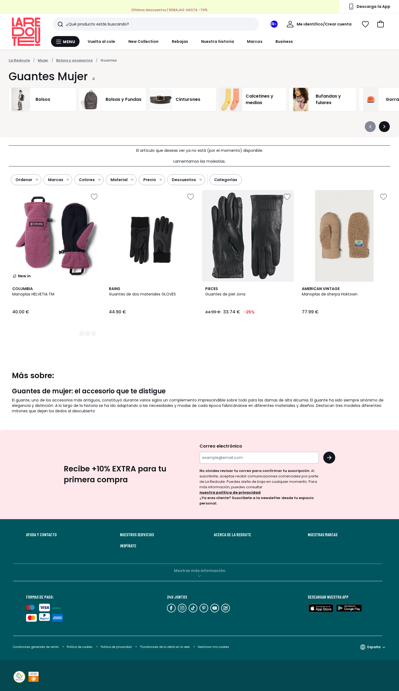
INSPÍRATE (128, 545)
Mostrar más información (199, 570)
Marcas (254, 41)
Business (284, 41)
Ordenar (23, 179)
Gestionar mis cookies (213, 647)
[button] (380, 24)
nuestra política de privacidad (230, 492)
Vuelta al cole (101, 41)
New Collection (143, 41)
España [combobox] (374, 647)
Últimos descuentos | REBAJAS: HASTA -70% (169, 10)
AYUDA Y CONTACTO (41, 534)
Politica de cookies (80, 647)
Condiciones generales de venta (36, 647)
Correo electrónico (220, 446)
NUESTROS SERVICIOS (137, 534)
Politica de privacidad (116, 647)
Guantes (108, 60)
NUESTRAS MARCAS (322, 534)
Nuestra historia (217, 41)
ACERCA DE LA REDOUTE (232, 534)
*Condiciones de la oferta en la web (165, 647)
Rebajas (180, 41)
